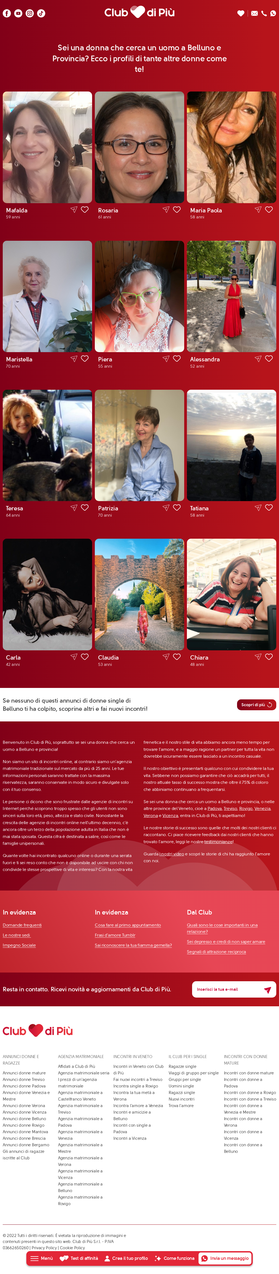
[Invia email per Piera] (166, 358)
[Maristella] (47, 296)
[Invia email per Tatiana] (258, 507)
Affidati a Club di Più (76, 1066)
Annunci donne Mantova (25, 1131)
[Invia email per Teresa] (74, 507)
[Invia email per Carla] (74, 657)
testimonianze (218, 841)
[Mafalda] (47, 147)
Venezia (262, 808)
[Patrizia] (139, 445)
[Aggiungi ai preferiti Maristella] (85, 359)
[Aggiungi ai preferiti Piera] (177, 359)
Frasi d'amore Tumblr (115, 935)
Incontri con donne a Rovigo (250, 1092)
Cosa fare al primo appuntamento (128, 925)
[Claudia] (139, 594)
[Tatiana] (231, 445)
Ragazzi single (182, 1092)
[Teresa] (47, 445)
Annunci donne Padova (24, 1086)
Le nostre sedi (17, 935)
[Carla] (47, 594)
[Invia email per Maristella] (74, 358)
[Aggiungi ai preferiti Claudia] (177, 658)
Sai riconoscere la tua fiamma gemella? (133, 945)
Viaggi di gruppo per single (194, 1073)
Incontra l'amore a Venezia (138, 1105)
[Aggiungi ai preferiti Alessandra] (269, 359)
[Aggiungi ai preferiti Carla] (85, 658)
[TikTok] (41, 12)
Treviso (230, 808)
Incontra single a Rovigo (135, 1086)
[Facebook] (7, 12)
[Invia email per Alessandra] (258, 358)
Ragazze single (182, 1066)
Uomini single (181, 1086)
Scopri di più (253, 704)
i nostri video (171, 854)
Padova (215, 808)
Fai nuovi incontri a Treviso (137, 1079)
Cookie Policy (72, 1247)
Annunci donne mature (24, 1073)
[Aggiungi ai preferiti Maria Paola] (269, 210)
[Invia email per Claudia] (166, 657)
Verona (151, 815)
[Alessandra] (231, 296)
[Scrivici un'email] (254, 12)
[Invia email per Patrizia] (166, 507)
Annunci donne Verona (24, 1105)
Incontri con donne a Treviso (250, 1099)
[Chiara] (231, 594)
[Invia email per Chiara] (258, 657)
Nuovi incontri (182, 1099)
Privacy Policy (44, 1247)
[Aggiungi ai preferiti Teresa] (85, 508)
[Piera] (139, 296)
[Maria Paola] (231, 147)
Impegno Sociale (19, 945)
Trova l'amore (181, 1105)
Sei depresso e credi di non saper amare (226, 941)
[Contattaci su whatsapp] (273, 12)
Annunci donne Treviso (23, 1079)
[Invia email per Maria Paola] (258, 209)
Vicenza (170, 815)
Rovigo (246, 808)
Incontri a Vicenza (130, 1138)
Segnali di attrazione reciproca (216, 951)
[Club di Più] (139, 12)
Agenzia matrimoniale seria (84, 1073)
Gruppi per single (185, 1079)
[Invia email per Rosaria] (166, 209)
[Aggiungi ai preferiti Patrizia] (177, 508)
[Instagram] (30, 12)
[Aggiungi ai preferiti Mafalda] (85, 210)
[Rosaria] (139, 147)
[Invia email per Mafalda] (74, 209)
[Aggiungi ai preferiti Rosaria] (177, 210)
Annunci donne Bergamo (26, 1144)
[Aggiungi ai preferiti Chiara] (269, 658)
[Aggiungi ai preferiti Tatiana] (269, 508)
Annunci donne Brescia (24, 1138)
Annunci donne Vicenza (24, 1112)
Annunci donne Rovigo (23, 1125)
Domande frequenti (22, 925)
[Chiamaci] (264, 12)
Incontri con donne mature (249, 1073)
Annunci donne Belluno (24, 1118)
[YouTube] (18, 12)
